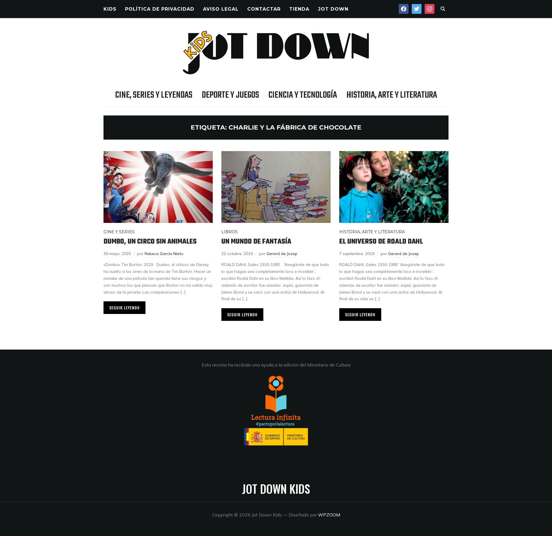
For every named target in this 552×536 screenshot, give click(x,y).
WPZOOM (329, 515)
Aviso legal (221, 9)
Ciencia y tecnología (303, 95)
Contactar (264, 9)
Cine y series (119, 231)
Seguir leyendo (124, 307)
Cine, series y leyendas (153, 95)
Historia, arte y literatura (391, 95)
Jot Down (333, 9)
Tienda (299, 9)
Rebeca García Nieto (164, 253)
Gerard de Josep (282, 253)
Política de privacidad (159, 9)
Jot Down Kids (276, 488)
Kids (109, 9)
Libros (229, 231)
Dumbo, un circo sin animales (150, 241)
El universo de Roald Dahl (381, 241)
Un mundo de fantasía (256, 241)
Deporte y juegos (230, 95)
